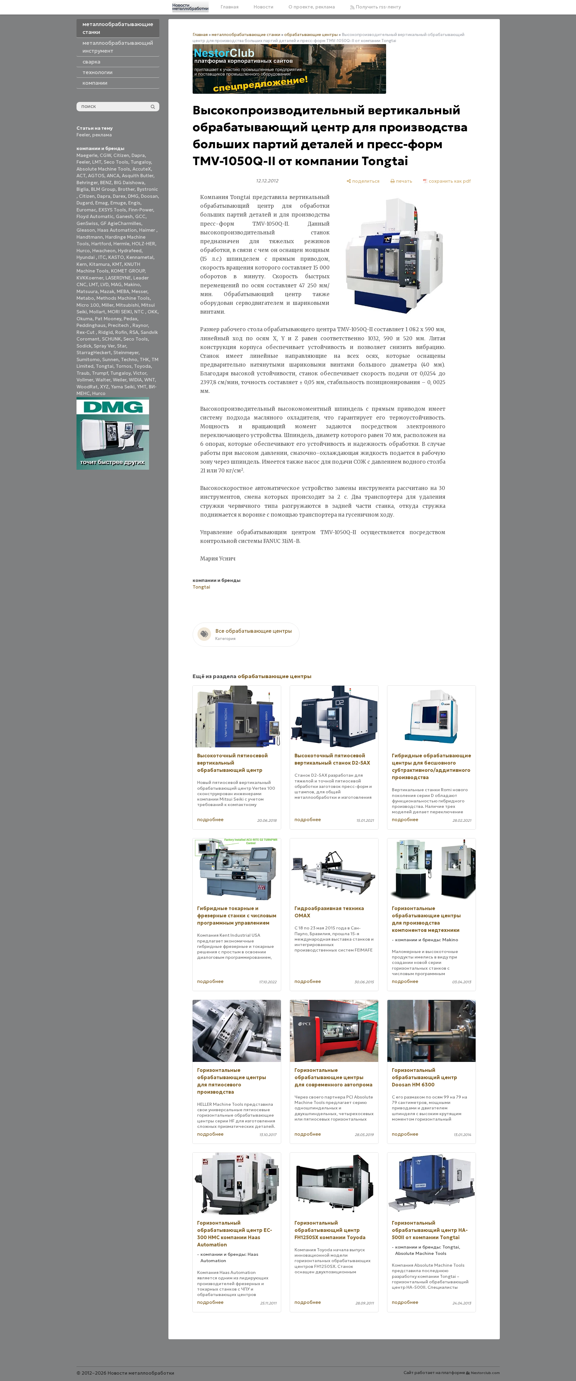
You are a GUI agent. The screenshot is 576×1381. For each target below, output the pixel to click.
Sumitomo (88, 359)
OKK (153, 312)
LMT (96, 162)
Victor (139, 373)
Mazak (107, 291)
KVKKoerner (89, 278)
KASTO (116, 257)
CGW (105, 155)
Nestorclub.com (485, 1372)
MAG (116, 284)
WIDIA (135, 380)
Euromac (86, 210)
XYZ (104, 387)
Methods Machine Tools (123, 298)
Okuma (84, 319)
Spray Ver (104, 346)
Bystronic (147, 189)
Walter (103, 380)
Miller (107, 305)
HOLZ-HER (143, 243)
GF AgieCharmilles (120, 223)
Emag (101, 203)
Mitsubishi (127, 305)
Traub (82, 373)
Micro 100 (87, 305)
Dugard (84, 203)
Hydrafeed (130, 250)
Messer (139, 291)
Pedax (130, 319)
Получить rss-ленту (378, 7)
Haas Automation (117, 230)
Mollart (97, 312)
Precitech (119, 325)
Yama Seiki (123, 387)
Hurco (83, 250)
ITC (102, 257)
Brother (126, 189)
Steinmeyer (125, 352)
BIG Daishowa (129, 182)
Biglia (82, 189)
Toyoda (142, 366)
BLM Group (103, 189)
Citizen (121, 155)
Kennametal (139, 257)
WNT (149, 380)
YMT (141, 387)
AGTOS (96, 175)
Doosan (149, 196)
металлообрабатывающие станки (246, 34)
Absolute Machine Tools (103, 169)
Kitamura (99, 264)
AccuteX (141, 169)
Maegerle (86, 155)
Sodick (83, 346)
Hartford (101, 243)
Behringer (87, 182)
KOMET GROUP (128, 271)
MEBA (123, 291)
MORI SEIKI (120, 312)
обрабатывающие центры (311, 34)
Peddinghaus (91, 325)
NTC (139, 312)
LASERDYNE (118, 278)
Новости (263, 7)
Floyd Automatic (94, 216)
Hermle (121, 243)
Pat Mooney (108, 319)
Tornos (124, 366)
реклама (102, 135)
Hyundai (86, 257)
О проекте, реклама (311, 7)
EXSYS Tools (112, 210)
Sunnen (110, 359)
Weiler (119, 380)
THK (144, 359)
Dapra (138, 155)
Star (121, 346)
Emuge (118, 203)
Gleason (85, 230)
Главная (230, 7)
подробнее (210, 819)
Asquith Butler (137, 175)
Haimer (147, 230)
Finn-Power (141, 210)
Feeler (83, 135)
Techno (129, 359)
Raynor (140, 325)
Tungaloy (141, 162)
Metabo (85, 298)
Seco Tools (116, 162)
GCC (140, 216)
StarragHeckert (93, 352)
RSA (133, 332)
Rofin (121, 332)
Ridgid (105, 332)
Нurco (99, 393)
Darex (119, 196)
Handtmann (89, 237)
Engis (134, 203)
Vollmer (84, 380)
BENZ (106, 182)
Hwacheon (104, 250)
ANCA (113, 175)
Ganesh (124, 216)
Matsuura (87, 291)
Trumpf (100, 373)
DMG (133, 196)
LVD (104, 284)
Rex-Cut (86, 332)
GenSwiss (87, 223)
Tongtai (104, 366)
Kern (81, 264)
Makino (132, 284)
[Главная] (190, 7)
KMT (117, 264)
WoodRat (87, 387)
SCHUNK (111, 339)
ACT (81, 175)
